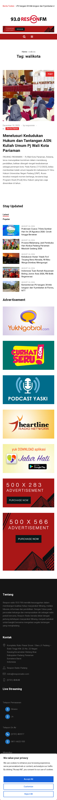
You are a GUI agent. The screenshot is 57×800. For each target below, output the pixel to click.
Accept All (28, 779)
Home (24, 51)
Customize (28, 786)
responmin (30, 125)
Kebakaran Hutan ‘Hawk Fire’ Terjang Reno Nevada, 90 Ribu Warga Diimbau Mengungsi (35, 259)
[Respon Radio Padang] (28, 19)
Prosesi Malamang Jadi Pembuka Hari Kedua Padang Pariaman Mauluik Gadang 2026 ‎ (37, 245)
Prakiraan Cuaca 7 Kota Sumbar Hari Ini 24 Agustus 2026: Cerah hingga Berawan (36, 231)
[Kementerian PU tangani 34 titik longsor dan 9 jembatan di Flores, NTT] (11, 286)
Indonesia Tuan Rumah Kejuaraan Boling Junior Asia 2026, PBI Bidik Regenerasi (37, 273)
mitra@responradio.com (18, 673)
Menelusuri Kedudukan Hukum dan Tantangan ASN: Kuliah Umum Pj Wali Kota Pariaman (27, 143)
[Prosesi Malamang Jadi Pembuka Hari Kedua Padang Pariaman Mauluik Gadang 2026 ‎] (11, 244)
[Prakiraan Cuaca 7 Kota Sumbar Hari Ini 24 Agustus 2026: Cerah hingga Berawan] (11, 230)
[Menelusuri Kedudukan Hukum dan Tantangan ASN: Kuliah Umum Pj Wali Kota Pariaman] (28, 95)
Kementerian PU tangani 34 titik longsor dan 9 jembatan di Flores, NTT (37, 287)
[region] (28, 777)
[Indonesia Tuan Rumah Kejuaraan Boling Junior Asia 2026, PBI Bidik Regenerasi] (11, 272)
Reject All (28, 794)
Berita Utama (12, 128)
